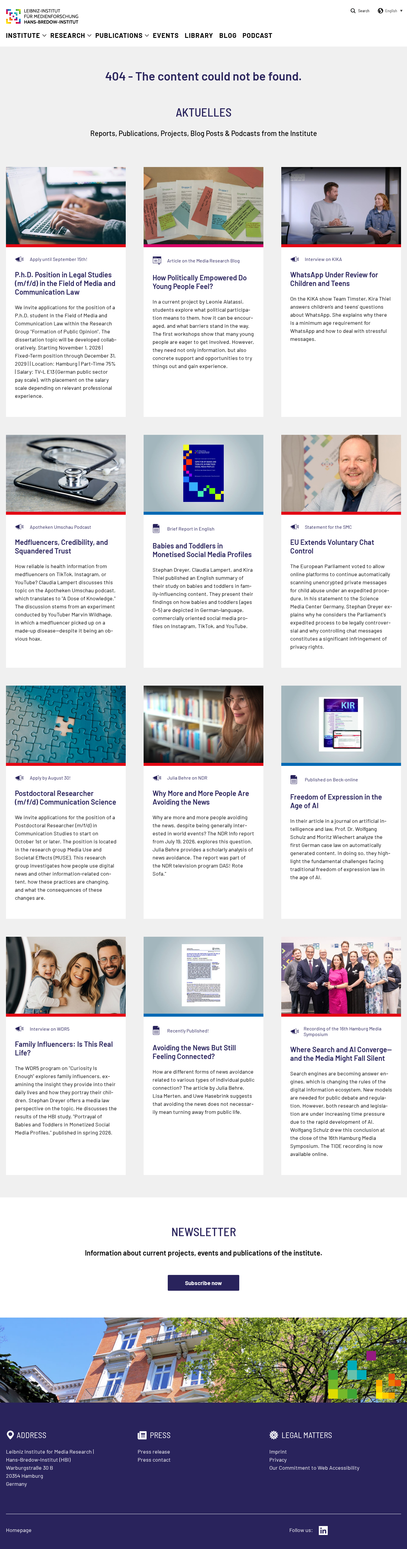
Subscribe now (203, 1282)
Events (166, 35)
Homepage (19, 1530)
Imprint (278, 1451)
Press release (154, 1451)
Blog (228, 35)
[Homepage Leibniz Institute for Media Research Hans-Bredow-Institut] (42, 21)
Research (67, 35)
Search (363, 10)
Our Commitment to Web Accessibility (314, 1467)
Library (199, 35)
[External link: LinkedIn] (323, 1530)
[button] (389, 11)
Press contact (154, 1459)
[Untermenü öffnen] (44, 35)
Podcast (258, 35)
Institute (23, 35)
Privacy (278, 1459)
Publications (119, 35)
